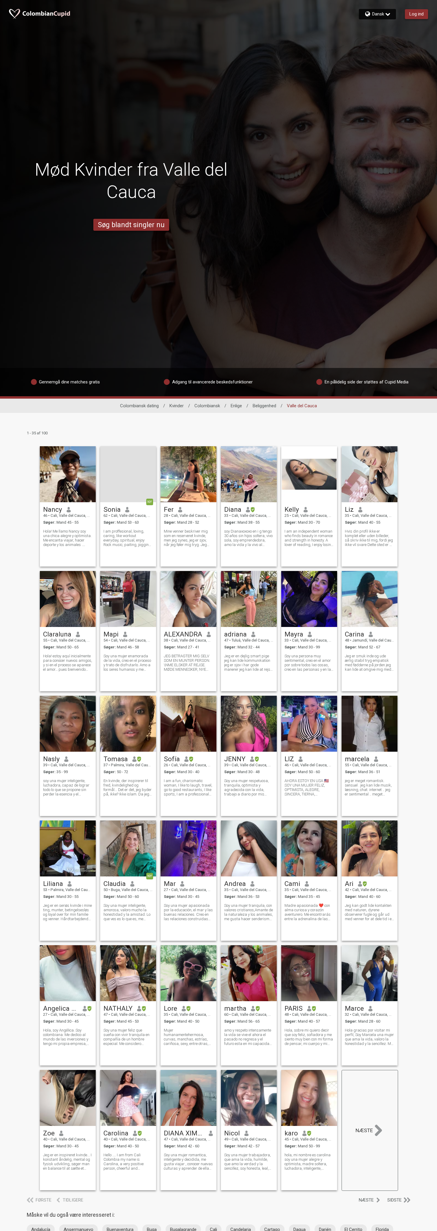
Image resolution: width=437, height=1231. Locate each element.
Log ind (416, 14)
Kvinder (176, 405)
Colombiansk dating (139, 405)
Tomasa (115, 759)
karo (291, 1133)
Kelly (291, 509)
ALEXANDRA (183, 634)
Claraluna (57, 634)
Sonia (112, 509)
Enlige (236, 405)
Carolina (115, 1133)
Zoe (49, 1133)
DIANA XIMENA (184, 1133)
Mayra (293, 634)
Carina (354, 634)
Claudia (114, 883)
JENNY (235, 759)
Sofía (172, 759)
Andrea (235, 883)
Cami (292, 883)
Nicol (232, 1133)
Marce (354, 1008)
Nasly (51, 759)
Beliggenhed (264, 405)
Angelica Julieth (60, 1008)
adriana (235, 634)
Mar (170, 883)
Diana (232, 509)
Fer (169, 509)
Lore (170, 1008)
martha (235, 1008)
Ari (349, 883)
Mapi (111, 634)
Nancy (52, 509)
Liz (349, 509)
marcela (357, 759)
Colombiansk (207, 405)
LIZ (289, 759)
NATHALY (118, 1008)
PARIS (293, 1008)
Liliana (53, 883)
